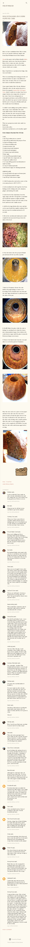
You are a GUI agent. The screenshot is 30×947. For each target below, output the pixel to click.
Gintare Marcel (19, 942)
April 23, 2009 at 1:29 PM (13, 765)
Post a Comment (7, 929)
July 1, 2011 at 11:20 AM (12, 926)
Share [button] (4, 481)
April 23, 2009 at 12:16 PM (13, 612)
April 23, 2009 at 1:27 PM (13, 743)
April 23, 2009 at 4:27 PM (13, 802)
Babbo (25, 59)
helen (8, 705)
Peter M (9, 848)
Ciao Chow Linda (12, 748)
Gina (4, 59)
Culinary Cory (11, 516)
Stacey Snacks (8, 6)
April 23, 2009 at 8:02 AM (13, 501)
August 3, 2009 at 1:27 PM (13, 873)
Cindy (8, 834)
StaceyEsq (10, 616)
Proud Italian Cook (12, 532)
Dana (8, 566)
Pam (8, 806)
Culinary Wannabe (12, 663)
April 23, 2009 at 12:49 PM (13, 658)
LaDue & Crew (11, 590)
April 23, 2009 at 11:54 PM (13, 843)
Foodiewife (10, 785)
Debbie (9, 492)
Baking (7, 484)
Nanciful (9, 770)
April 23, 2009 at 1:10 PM (13, 700)
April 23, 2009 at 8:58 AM (13, 527)
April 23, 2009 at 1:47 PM (13, 781)
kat (8, 506)
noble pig (10, 646)
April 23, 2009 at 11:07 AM (13, 599)
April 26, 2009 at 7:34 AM (13, 857)
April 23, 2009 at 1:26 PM (13, 717)
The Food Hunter (12, 819)
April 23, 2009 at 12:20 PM (13, 641)
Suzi (8, 550)
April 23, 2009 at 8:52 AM (13, 512)
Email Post (8, 481)
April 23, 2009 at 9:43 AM (13, 562)
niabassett (10, 878)
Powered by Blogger (16, 939)
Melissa (9, 681)
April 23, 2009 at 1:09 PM (13, 676)
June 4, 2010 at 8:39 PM (12, 887)
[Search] (26, 2)
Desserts (12, 484)
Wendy (9, 722)
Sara (8, 732)
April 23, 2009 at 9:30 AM (13, 545)
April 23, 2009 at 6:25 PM (13, 829)
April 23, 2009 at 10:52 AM (13, 586)
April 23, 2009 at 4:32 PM (13, 814)
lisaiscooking (10, 604)
